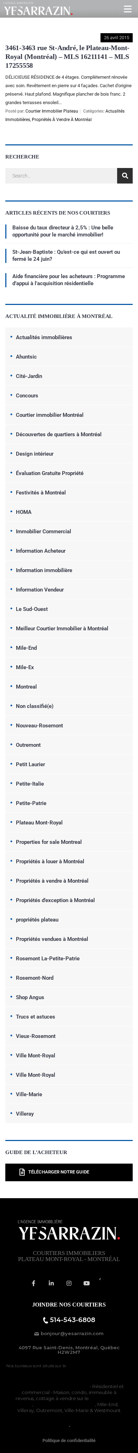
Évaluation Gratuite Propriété (50, 473)
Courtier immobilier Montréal (50, 415)
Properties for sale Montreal (49, 842)
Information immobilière (44, 570)
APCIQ (79, 1426)
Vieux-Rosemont (36, 1036)
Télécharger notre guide (58, 1172)
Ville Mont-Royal (35, 1055)
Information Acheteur (40, 551)
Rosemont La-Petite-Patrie (48, 958)
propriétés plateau (37, 920)
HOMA (23, 512)
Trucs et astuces (35, 1017)
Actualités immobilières (44, 337)
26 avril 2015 (116, 37)
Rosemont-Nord (34, 978)
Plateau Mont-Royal (39, 822)
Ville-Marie (29, 1094)
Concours (27, 395)
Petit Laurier (30, 764)
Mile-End (26, 648)
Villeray (25, 1114)
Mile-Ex (25, 667)
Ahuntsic (26, 357)
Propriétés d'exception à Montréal (55, 900)
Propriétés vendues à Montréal (52, 939)
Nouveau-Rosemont (39, 725)
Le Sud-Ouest (32, 609)
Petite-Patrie (31, 803)
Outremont (28, 745)
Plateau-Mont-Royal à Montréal (99, 1365)
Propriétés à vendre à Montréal (62, 119)
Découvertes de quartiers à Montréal (59, 434)
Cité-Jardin (29, 376)
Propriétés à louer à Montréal (50, 861)
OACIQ (59, 1426)
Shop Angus (30, 997)
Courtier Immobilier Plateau (51, 111)
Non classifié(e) (34, 706)
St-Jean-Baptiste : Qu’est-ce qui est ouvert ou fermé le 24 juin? (66, 255)
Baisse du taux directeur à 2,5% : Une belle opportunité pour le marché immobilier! (62, 231)
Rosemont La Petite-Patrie (64, 1404)
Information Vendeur (40, 590)
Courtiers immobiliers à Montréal (51, 1386)
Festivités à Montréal (41, 493)
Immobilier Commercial (43, 531)
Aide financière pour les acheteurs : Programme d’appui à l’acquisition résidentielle (68, 280)
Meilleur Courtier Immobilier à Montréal (62, 628)
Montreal (26, 687)
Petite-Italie (30, 784)
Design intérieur (34, 454)
